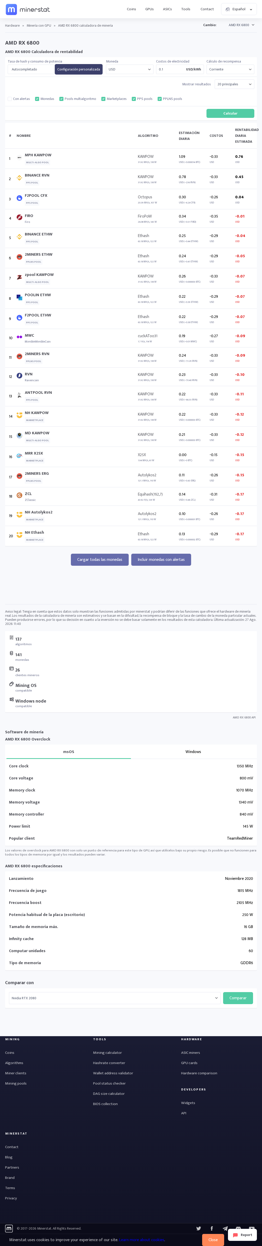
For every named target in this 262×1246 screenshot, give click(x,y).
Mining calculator (107, 1052)
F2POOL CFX (36, 195)
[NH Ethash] (21, 536)
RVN (28, 374)
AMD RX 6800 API (244, 717)
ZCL (28, 493)
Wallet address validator (113, 1073)
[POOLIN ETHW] (21, 299)
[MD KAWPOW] (21, 437)
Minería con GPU (39, 25)
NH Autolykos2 (38, 512)
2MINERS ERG (37, 473)
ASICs (167, 9)
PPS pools (144, 99)
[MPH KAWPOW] (21, 159)
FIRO (29, 215)
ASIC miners (190, 1052)
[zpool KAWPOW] (21, 278)
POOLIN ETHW (38, 295)
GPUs (149, 9)
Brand (10, 1178)
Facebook (212, 1228)
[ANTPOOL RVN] (21, 396)
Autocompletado (24, 69)
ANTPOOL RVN (38, 392)
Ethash (143, 235)
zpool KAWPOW (39, 274)
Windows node (30, 701)
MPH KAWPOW (38, 155)
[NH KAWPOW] (21, 416)
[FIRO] (21, 218)
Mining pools (16, 1083)
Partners (12, 1167)
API (183, 1113)
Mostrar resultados (196, 84)
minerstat (28, 9)
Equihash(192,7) (150, 494)
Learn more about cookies (141, 1240)
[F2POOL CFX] (21, 199)
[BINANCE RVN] (21, 179)
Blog (9, 1157)
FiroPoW (145, 216)
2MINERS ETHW (38, 254)
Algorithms (14, 1063)
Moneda (112, 61)
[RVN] (21, 377)
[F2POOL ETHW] (21, 319)
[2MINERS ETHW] (21, 258)
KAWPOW (146, 156)
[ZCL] (21, 496)
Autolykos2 (147, 475)
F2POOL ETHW (38, 315)
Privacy (11, 1198)
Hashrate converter (109, 1063)
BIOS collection (105, 1104)
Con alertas (21, 99)
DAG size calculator (109, 1093)
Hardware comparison (199, 1073)
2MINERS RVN (37, 354)
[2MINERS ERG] (21, 477)
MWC (29, 335)
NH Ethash (34, 532)
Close (213, 1240)
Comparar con (19, 983)
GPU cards (189, 1063)
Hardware (12, 25)
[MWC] (21, 338)
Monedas (47, 99)
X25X (142, 454)
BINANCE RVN (37, 175)
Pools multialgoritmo (80, 99)
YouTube (238, 1228)
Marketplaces (117, 99)
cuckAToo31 (147, 336)
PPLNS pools (172, 99)
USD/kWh (193, 69)
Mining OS (26, 685)
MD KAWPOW (37, 433)
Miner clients (15, 1073)
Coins (131, 9)
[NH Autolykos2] (21, 516)
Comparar (238, 998)
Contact (207, 9)
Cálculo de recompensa (223, 61)
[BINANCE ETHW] (21, 238)
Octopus (145, 197)
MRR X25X (34, 453)
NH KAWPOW (37, 412)
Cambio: (209, 25)
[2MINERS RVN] (21, 358)
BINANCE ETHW (38, 234)
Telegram (225, 1228)
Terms (10, 1188)
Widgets (188, 1103)
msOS (68, 751)
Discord (252, 1228)
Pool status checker (109, 1083)
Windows (193, 751)
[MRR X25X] (21, 457)
